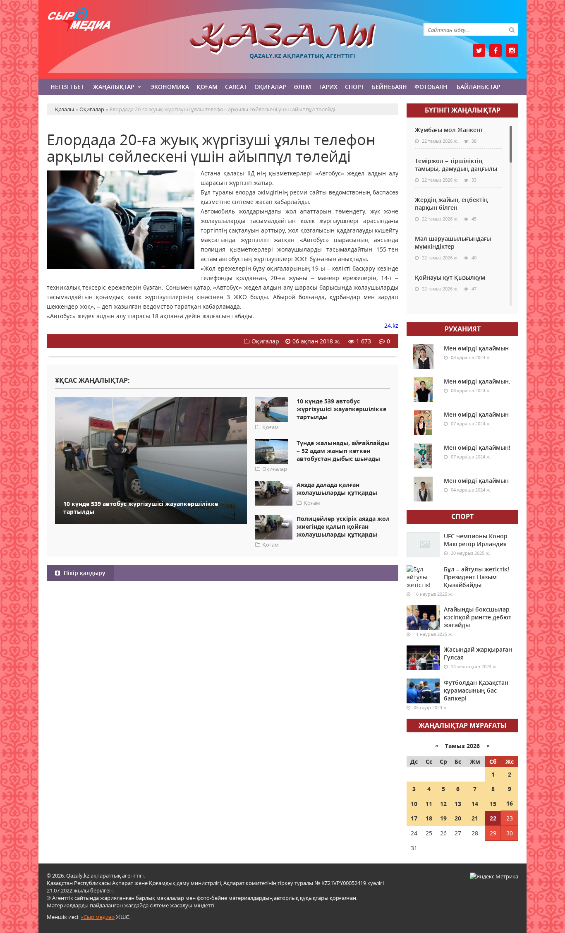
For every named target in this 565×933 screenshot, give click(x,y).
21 (475, 818)
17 (414, 818)
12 (443, 804)
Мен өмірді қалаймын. (477, 381)
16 (509, 803)
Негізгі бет (67, 87)
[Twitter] (479, 50)
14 (475, 804)
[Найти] (511, 29)
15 (493, 804)
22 (493, 818)
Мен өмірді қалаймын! (477, 447)
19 (443, 818)
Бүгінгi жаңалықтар (462, 110)
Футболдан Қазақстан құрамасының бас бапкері (476, 690)
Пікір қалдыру (83, 573)
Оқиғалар (270, 87)
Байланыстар (478, 87)
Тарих (328, 87)
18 (429, 818)
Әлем (302, 87)
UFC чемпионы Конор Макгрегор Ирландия (476, 540)
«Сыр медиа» (98, 917)
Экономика (170, 87)
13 (458, 804)
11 (429, 804)
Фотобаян (431, 87)
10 (414, 804)
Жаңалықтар (113, 87)
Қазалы (282, 39)
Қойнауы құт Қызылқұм (450, 277)
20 (458, 818)
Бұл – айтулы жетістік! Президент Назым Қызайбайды (476, 577)
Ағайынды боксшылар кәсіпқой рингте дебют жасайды (477, 617)
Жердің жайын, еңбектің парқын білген (451, 203)
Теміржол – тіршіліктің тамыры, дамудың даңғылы (456, 165)
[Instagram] (512, 50)
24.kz (391, 325)
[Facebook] (495, 50)
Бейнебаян (389, 87)
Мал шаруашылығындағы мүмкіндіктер (453, 242)
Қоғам (207, 87)
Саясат (236, 87)
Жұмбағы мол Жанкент (449, 130)
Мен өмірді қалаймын (476, 348)
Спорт (354, 87)
